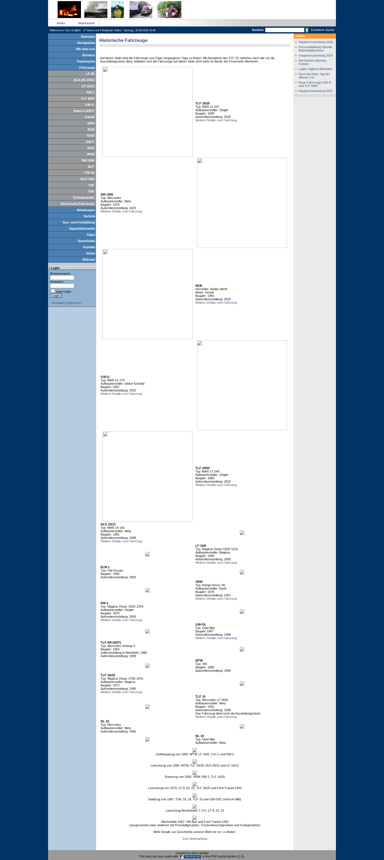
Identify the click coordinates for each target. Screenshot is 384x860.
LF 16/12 (88, 86)
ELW (91, 129)
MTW (90, 135)
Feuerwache (86, 61)
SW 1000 (88, 160)
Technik (89, 216)
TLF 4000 (87, 98)
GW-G (89, 104)
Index (61, 23)
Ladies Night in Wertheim (315, 69)
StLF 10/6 (87, 179)
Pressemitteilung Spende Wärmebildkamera (315, 48)
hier (219, 832)
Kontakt (89, 247)
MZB (90, 148)
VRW (90, 123)
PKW (90, 154)
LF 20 (90, 73)
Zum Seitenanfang (194, 838)
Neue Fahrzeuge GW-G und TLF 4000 (315, 84)
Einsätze (88, 55)
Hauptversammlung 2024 (316, 55)
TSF (91, 185)
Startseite (88, 36)
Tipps (91, 234)
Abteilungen (86, 210)
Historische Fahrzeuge (77, 203)
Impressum (86, 23)
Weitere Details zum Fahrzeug (216, 120)
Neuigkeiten (86, 42)
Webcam (88, 259)
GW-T (90, 142)
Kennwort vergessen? (67, 302)
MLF (91, 166)
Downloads (86, 241)
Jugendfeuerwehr (82, 228)
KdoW (89, 117)
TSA (91, 191)
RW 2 (90, 92)
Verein (90, 253)
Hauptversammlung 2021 (316, 91)
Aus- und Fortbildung (79, 222)
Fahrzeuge (87, 67)
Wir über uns (85, 49)
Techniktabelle (83, 197)
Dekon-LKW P (84, 111)
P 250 (202, 810)
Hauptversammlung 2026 (316, 42)
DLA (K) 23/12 (84, 80)
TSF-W (89, 172)
